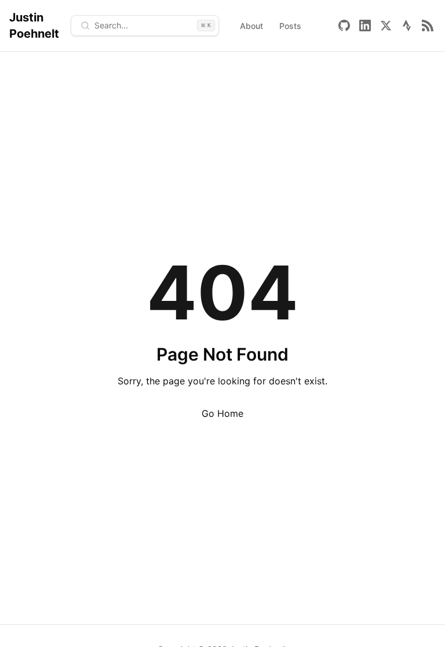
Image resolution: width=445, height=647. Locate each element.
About (251, 26)
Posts (290, 26)
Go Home (222, 413)
